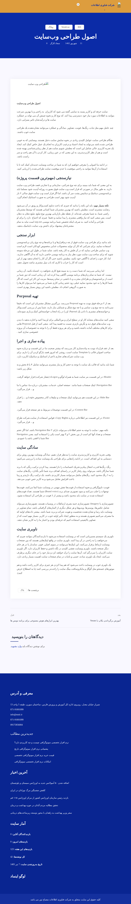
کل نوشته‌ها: (19, 857)
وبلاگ (50, 27)
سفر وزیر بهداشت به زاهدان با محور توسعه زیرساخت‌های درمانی (41, 813)
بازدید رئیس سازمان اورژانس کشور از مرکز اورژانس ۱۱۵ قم (39, 798)
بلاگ (22, 590)
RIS (79, 27)
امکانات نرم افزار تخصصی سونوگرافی (32, 761)
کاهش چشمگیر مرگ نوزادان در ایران (27, 790)
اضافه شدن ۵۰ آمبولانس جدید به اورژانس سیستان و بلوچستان (39, 783)
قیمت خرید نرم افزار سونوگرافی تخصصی (34, 755)
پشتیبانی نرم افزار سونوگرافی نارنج (31, 749)
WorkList (65, 27)
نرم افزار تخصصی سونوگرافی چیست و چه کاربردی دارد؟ (41, 742)
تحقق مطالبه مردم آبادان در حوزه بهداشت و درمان (34, 805)
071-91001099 (16, 709)
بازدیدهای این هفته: (23, 849)
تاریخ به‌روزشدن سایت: (31, 864)
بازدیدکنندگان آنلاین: (21, 834)
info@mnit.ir (16, 714)
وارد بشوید (16, 646)
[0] (75, 6)
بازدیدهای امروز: (20, 842)
